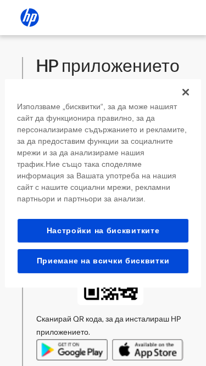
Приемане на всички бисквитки (103, 260)
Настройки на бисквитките (103, 230)
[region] (103, 182)
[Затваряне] (186, 92)
